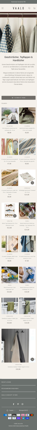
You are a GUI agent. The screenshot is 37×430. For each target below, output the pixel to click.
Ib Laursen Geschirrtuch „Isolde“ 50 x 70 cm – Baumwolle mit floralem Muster (10, 192)
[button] (29, 8)
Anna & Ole (20, 423)
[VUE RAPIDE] (10, 135)
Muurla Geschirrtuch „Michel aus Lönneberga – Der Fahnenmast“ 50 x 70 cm (27, 225)
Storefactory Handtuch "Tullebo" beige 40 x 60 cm (18, 367)
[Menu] (2, 8)
